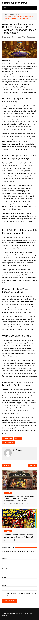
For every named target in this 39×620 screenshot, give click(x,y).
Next (31, 465)
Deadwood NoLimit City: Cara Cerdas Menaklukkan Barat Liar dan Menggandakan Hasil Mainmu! (19, 498)
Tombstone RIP (9, 442)
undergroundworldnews (14, 2)
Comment (5, 558)
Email (4, 577)
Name (4, 569)
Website (4, 585)
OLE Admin (7, 37)
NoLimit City (31, 37)
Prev (7, 465)
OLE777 (18, 438)
